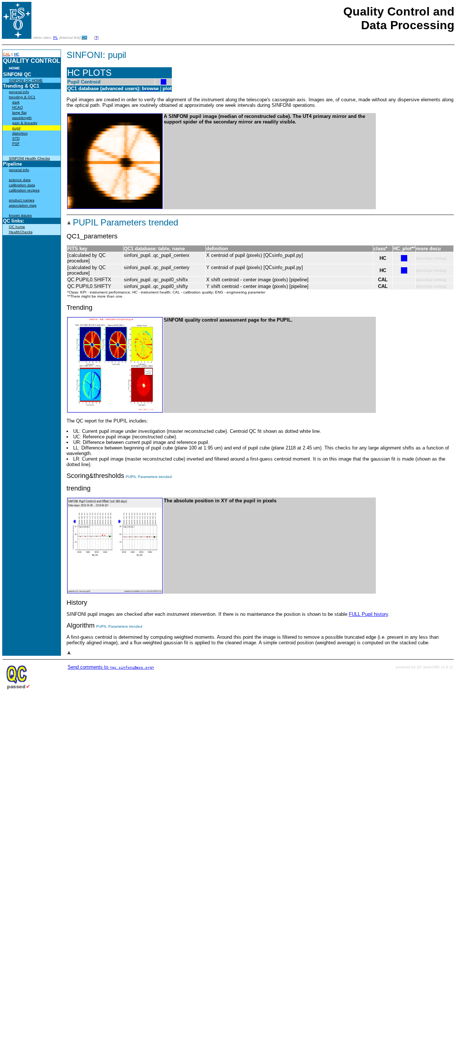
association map (23, 205)
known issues (20, 215)
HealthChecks (21, 232)
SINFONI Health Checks (29, 158)
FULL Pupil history (368, 614)
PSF (16, 144)
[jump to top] (69, 224)
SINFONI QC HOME (26, 80)
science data (20, 180)
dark (16, 102)
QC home (17, 227)
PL (55, 37)
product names (21, 200)
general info (19, 92)
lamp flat (19, 113)
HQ (84, 37)
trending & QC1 (22, 97)
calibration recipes (24, 190)
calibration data (22, 185)
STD (16, 138)
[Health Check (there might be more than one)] (163, 83)
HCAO (17, 107)
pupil (16, 128)
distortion (20, 133)
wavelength (22, 118)
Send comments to (111, 667)
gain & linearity (24, 123)
